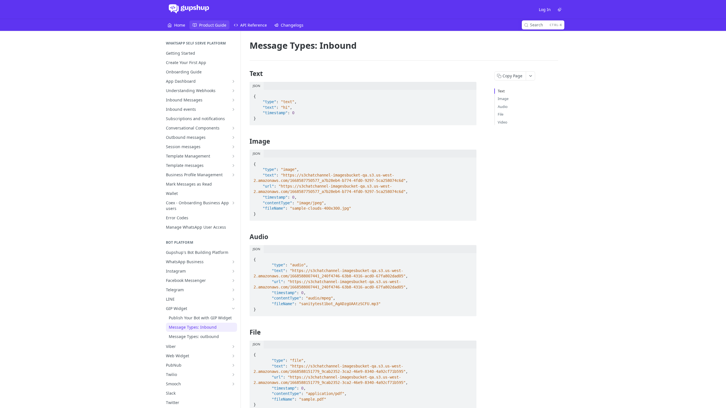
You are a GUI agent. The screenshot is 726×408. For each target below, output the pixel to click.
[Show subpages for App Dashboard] (233, 81)
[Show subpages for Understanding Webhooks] (233, 90)
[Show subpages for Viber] (233, 346)
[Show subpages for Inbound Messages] (233, 100)
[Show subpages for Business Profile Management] (233, 175)
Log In (545, 9)
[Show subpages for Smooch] (233, 384)
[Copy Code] (469, 94)
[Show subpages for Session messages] (233, 146)
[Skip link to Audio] (245, 236)
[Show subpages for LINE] (233, 299)
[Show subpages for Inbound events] (233, 109)
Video (502, 122)
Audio (503, 106)
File (500, 114)
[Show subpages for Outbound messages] (233, 137)
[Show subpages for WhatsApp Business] (233, 262)
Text (501, 91)
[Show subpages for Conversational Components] (233, 128)
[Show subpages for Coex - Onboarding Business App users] (233, 203)
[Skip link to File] (245, 332)
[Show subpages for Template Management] (233, 156)
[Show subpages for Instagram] (233, 271)
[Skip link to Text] (245, 73)
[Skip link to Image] (245, 141)
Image (503, 98)
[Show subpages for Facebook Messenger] (233, 280)
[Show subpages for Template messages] (233, 165)
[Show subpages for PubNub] (233, 365)
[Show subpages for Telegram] (233, 290)
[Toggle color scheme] (559, 9)
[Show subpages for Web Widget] (233, 356)
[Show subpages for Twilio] (233, 374)
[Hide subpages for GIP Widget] (233, 308)
